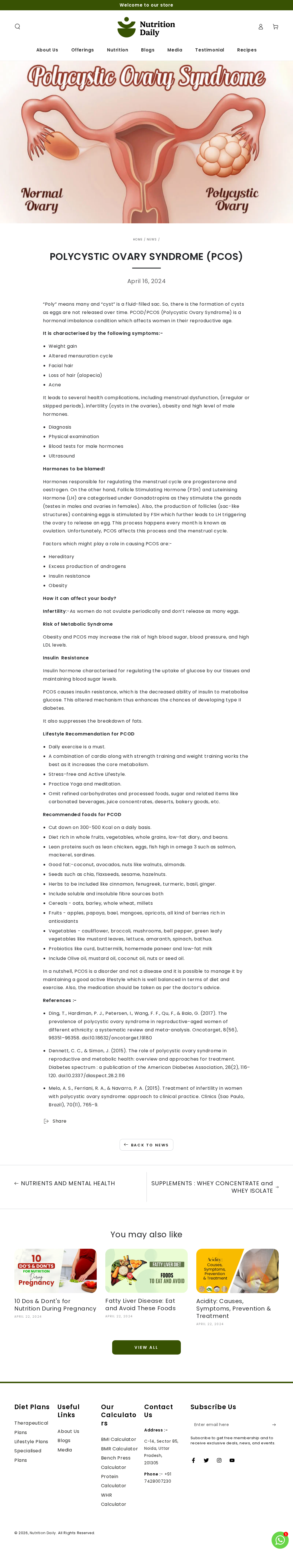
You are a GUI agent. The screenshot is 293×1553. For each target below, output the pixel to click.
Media (65, 1450)
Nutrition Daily (43, 1532)
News (152, 239)
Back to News (150, 1145)
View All (146, 1347)
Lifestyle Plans (31, 1441)
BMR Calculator (119, 1448)
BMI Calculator (118, 1439)
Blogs (64, 1440)
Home (137, 239)
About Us (68, 1431)
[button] (17, 26)
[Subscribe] (275, 1424)
